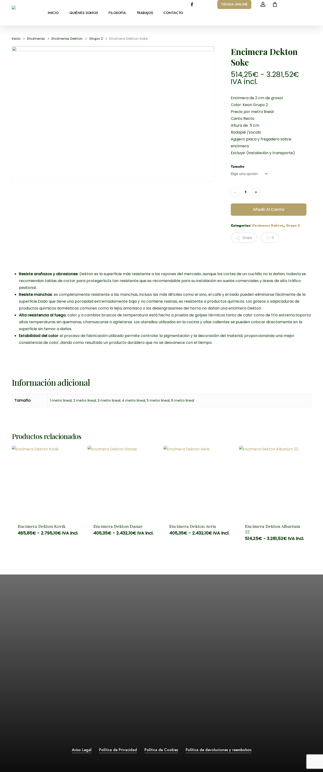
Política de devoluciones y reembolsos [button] (218, 750)
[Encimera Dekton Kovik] (48, 482)
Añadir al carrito (268, 209)
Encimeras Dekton (67, 38)
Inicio (16, 38)
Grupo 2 (96, 38)
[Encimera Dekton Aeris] (199, 482)
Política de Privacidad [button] (118, 750)
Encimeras (36, 38)
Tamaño (237, 166)
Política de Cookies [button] (161, 750)
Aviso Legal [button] (82, 750)
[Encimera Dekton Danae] (123, 482)
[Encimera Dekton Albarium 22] (275, 482)
